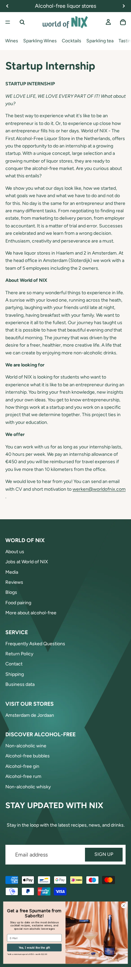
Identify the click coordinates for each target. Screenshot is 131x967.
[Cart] (123, 22)
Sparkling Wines (40, 41)
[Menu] (7, 22)
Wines (11, 41)
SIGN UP (103, 854)
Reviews (14, 582)
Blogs (11, 592)
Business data (20, 684)
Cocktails (71, 41)
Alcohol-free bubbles (27, 756)
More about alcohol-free (30, 613)
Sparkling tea (100, 41)
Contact (14, 664)
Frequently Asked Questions (35, 644)
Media (11, 572)
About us (14, 552)
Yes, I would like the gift (34, 947)
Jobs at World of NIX (26, 562)
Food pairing (18, 603)
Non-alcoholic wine (25, 746)
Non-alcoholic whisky (28, 787)
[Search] (22, 22)
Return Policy (19, 654)
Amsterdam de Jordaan (29, 715)
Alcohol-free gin (22, 766)
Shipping (14, 674)
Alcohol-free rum (23, 776)
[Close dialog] (124, 906)
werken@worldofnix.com (99, 489)
